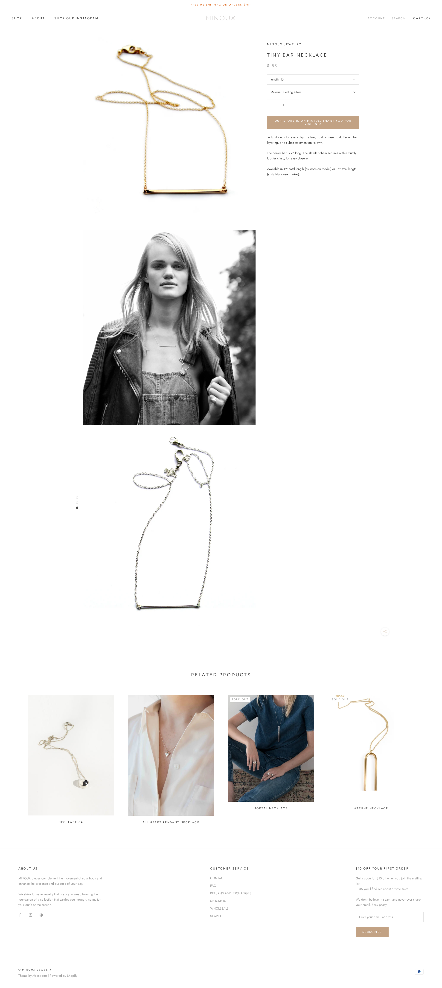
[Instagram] (30, 914)
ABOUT (38, 18)
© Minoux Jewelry (35, 969)
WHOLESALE (219, 908)
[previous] (14, 757)
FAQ (213, 885)
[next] (427, 757)
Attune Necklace (371, 808)
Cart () (421, 18)
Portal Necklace (271, 808)
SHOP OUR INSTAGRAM (76, 18)
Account (376, 18)
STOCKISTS (218, 901)
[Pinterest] (41, 914)
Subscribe (372, 931)
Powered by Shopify (63, 975)
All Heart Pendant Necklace (170, 822)
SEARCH (216, 916)
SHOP (17, 18)
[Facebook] (20, 914)
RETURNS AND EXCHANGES (230, 893)
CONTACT (217, 878)
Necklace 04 (70, 822)
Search (399, 18)
